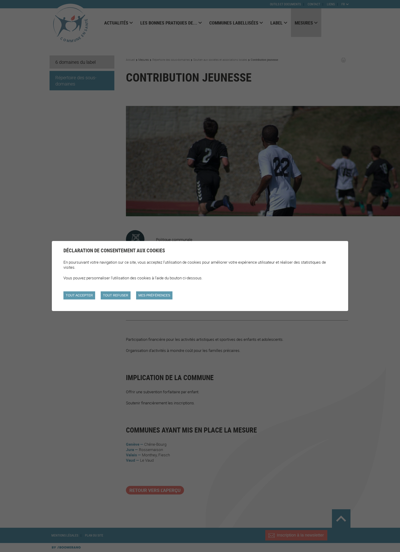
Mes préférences (154, 295)
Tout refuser (115, 295)
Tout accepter (79, 295)
